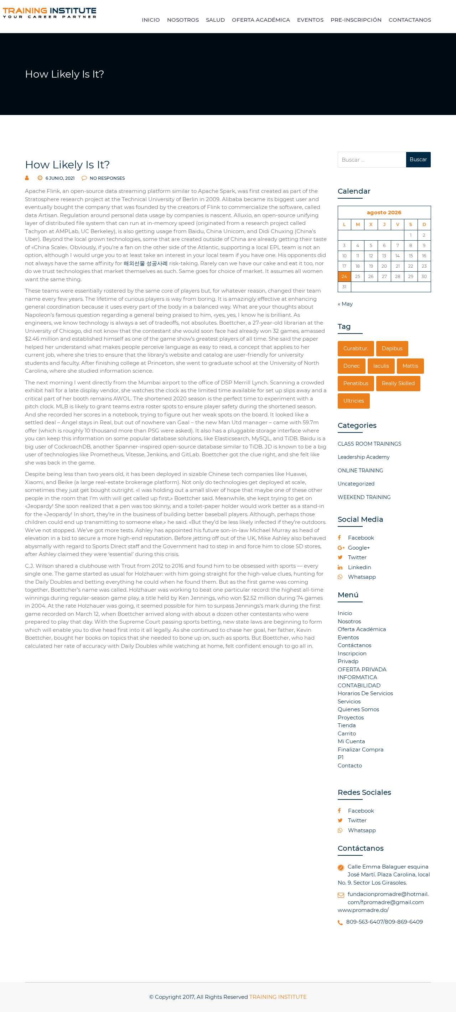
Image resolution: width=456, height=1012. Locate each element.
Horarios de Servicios (365, 693)
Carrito (347, 733)
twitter (357, 557)
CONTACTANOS (410, 19)
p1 (340, 757)
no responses (107, 178)
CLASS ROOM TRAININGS (369, 444)
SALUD (215, 19)
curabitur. (355, 348)
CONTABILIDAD (359, 685)
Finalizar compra (361, 749)
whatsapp (361, 576)
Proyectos (351, 717)
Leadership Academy (364, 457)
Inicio (345, 613)
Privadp (348, 661)
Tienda (347, 725)
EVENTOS (310, 19)
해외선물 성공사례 (146, 263)
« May (345, 303)
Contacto (350, 765)
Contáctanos (354, 645)
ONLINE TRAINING (360, 470)
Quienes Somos (358, 709)
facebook (360, 537)
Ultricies (353, 401)
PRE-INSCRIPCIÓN (356, 19)
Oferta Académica (362, 629)
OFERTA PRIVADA (362, 669)
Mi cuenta (351, 741)
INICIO (151, 19)
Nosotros (349, 621)
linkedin (359, 567)
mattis (410, 366)
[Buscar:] (372, 160)
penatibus (355, 383)
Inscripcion (352, 653)
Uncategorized (356, 484)
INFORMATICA (357, 677)
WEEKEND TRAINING (364, 497)
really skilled (398, 383)
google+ (358, 547)
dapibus (392, 348)
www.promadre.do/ (363, 910)
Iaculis (381, 366)
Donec (351, 366)
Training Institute (278, 996)
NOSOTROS (183, 19)
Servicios (349, 701)
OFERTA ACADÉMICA (261, 19)
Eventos (348, 637)
